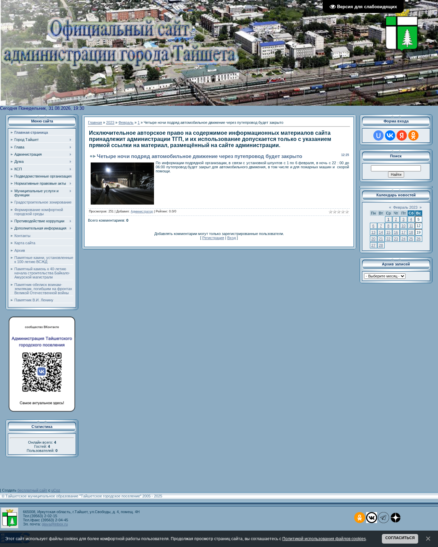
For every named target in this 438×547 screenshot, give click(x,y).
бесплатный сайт (32, 490)
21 (381, 239)
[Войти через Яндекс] (402, 135)
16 (396, 232)
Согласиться (400, 538)
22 (388, 239)
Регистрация (213, 238)
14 (381, 232)
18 (411, 232)
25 (411, 239)
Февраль (125, 122)
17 (403, 232)
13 (373, 232)
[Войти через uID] (378, 135)
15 (388, 232)
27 (373, 245)
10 (403, 226)
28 (381, 245)
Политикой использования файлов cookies (324, 538)
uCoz (55, 490)
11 (411, 226)
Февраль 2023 (405, 207)
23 (396, 239)
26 (418, 239)
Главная (95, 122)
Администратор (142, 211)
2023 (110, 122)
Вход (231, 238)
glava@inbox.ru (55, 524)
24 (403, 239)
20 (373, 239)
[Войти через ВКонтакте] (390, 135)
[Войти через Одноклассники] (413, 135)
